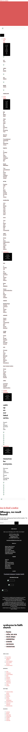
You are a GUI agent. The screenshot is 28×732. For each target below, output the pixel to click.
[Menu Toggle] (2, 35)
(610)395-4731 (14, 536)
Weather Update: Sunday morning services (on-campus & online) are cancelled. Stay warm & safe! (14, 7)
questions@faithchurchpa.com (14, 540)
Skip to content (4, 0)
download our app (14, 577)
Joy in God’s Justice (9, 507)
